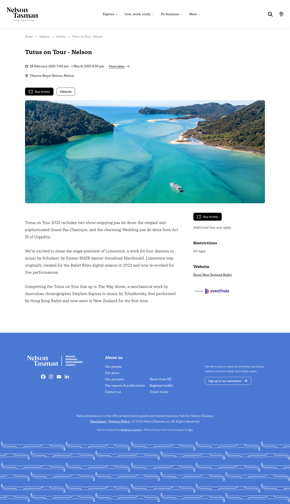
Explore (108, 14)
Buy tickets (42, 91)
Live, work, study (138, 14)
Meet (193, 14)
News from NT (161, 379)
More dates (117, 66)
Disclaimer (98, 421)
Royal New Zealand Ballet (212, 275)
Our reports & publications (125, 385)
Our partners (114, 379)
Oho (190, 429)
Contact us (113, 392)
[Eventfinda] (229, 291)
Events (60, 36)
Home (29, 36)
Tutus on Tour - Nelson (87, 36)
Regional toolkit (161, 385)
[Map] (281, 14)
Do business (170, 14)
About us (114, 357)
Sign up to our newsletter (225, 381)
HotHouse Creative (131, 429)
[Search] (270, 14)
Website (66, 91)
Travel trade (159, 392)
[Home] (19, 14)
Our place (112, 373)
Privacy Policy (119, 421)
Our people (113, 366)
